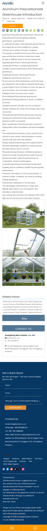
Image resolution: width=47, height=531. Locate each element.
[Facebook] (3, 469)
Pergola (6, 458)
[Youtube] (11, 469)
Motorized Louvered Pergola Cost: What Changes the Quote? (23, 301)
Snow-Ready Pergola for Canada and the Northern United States (23, 307)
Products (15, 458)
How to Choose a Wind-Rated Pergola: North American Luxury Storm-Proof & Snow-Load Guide (23, 304)
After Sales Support (11, 464)
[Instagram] (23, 469)
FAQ (30, 461)
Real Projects (27, 458)
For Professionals (10, 461)
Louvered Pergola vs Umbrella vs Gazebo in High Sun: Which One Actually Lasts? (23, 310)
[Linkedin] (7, 469)
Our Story (38, 458)
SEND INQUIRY (15, 408)
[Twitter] (19, 469)
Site (13, 21)
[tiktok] (15, 469)
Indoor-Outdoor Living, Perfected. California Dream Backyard (23, 312)
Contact (22, 461)
